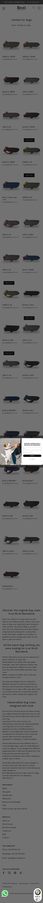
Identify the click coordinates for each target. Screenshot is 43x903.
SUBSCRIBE (32, 455)
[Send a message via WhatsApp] (5, 893)
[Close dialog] (42, 439)
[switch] (38, 899)
